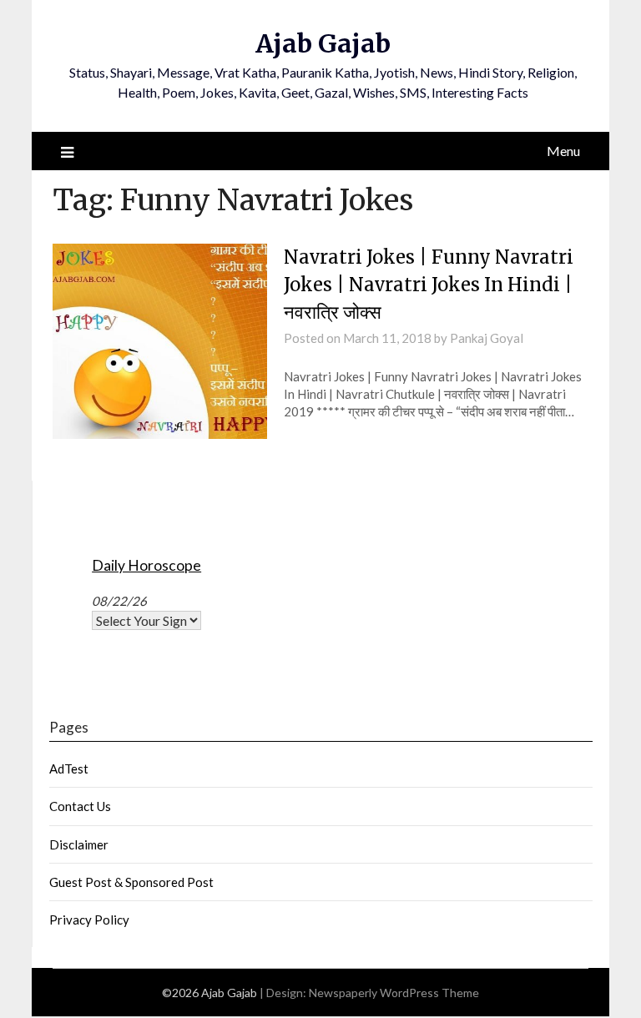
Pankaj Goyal (486, 337)
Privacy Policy (89, 919)
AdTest (68, 768)
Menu (563, 151)
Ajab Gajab (323, 43)
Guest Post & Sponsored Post (131, 881)
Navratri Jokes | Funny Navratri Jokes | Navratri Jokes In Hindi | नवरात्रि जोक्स (428, 284)
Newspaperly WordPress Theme (394, 992)
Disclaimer (79, 844)
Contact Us (80, 806)
